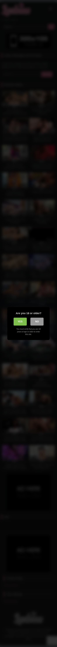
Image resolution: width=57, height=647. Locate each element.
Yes (20, 321)
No (37, 321)
